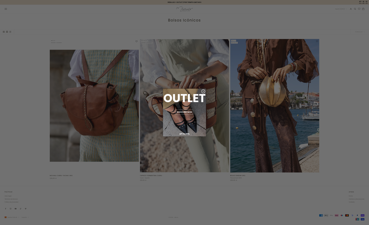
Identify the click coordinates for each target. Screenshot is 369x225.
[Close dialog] (203, 91)
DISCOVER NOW (184, 112)
